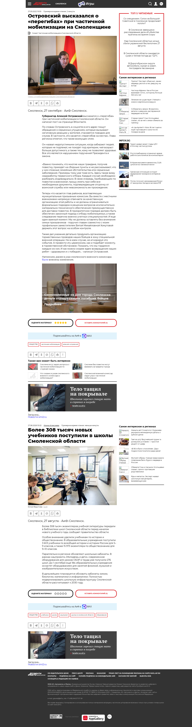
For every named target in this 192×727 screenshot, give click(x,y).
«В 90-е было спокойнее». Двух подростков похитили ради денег (146, 450)
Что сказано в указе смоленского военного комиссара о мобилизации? (54, 375)
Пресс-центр (77, 673)
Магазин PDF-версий (127, 676)
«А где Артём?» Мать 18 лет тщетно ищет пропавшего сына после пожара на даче (146, 129)
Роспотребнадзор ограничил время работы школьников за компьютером (146, 154)
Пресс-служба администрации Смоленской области (51, 97)
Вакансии (101, 673)
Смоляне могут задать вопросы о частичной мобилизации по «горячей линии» (54, 366)
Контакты (52, 676)
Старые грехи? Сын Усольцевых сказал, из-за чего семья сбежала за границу (147, 120)
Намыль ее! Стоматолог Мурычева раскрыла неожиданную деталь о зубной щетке (146, 432)
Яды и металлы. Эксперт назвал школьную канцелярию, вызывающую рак (145, 478)
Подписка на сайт (67, 676)
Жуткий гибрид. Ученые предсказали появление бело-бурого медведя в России (147, 460)
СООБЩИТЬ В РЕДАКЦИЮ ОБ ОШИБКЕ (63, 679)
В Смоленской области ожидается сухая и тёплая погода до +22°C (141, 54)
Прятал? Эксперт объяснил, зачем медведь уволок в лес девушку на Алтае (146, 83)
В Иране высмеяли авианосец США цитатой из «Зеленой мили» (145, 164)
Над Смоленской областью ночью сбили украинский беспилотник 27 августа (141, 43)
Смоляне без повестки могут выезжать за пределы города (97, 365)
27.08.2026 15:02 (34, 425)
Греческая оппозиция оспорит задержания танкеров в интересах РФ (145, 174)
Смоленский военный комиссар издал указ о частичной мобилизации (98, 375)
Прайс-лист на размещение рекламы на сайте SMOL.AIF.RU (134, 673)
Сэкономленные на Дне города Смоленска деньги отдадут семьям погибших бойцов (77, 296)
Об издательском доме (58, 673)
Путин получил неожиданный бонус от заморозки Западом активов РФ (146, 182)
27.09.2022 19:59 (34, 11)
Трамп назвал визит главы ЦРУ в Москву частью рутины (143, 145)
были (45, 259)
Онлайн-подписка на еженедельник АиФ (97, 676)
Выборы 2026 (145, 676)
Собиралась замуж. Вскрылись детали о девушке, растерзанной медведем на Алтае (145, 111)
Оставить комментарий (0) (96, 323)
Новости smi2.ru (37, 417)
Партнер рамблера (72, 716)
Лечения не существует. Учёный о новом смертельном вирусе (146, 101)
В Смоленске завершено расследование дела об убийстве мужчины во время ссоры (141, 32)
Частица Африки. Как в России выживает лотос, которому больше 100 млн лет (146, 92)
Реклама (90, 673)
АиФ (46, 507)
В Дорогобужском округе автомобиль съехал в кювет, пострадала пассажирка (141, 65)
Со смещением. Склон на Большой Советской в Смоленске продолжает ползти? (141, 21)
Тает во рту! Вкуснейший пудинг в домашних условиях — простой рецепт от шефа (146, 441)
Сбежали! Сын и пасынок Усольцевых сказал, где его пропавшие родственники (147, 469)
